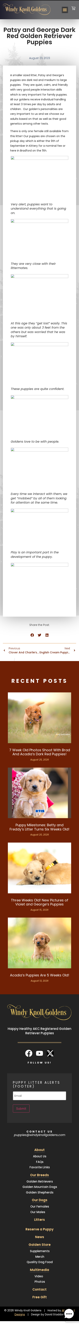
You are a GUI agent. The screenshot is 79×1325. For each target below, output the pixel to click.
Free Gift (39, 1297)
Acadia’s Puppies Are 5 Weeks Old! (39, 975)
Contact (39, 1289)
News (39, 1237)
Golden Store (40, 1244)
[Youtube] (39, 1053)
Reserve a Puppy (39, 1229)
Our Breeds (39, 1175)
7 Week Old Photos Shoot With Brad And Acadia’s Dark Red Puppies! (39, 752)
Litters (39, 1219)
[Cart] (73, 6)
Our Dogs (39, 1200)
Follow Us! (39, 1062)
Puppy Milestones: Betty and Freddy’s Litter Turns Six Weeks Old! (39, 827)
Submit (21, 1108)
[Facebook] (28, 1053)
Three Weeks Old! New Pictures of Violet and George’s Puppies (39, 902)
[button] (65, 10)
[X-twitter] (50, 1053)
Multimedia (39, 1270)
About (39, 1150)
